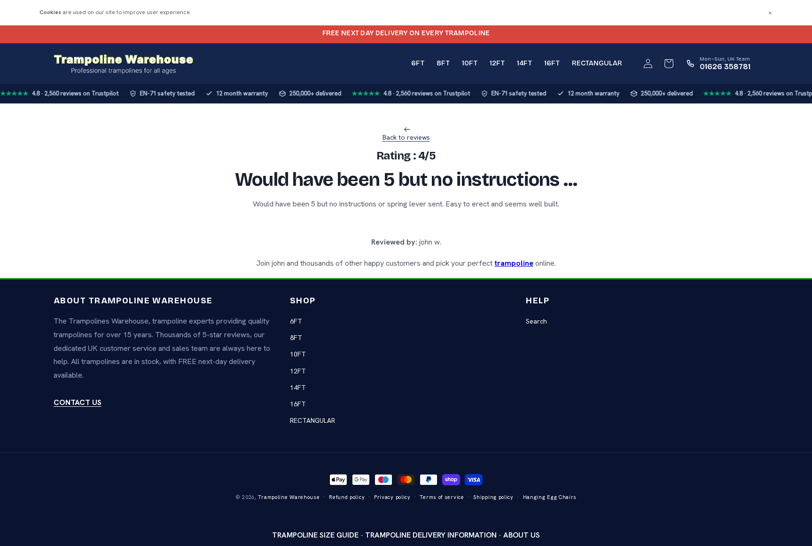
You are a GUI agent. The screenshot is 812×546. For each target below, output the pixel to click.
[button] (668, 63)
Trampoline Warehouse (289, 497)
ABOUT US (521, 535)
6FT (296, 321)
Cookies (50, 12)
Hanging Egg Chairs (550, 497)
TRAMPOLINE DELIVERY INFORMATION (431, 535)
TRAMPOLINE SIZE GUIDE (315, 535)
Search (536, 321)
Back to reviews (406, 137)
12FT (298, 371)
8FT (296, 337)
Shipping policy (493, 497)
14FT (298, 387)
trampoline (513, 263)
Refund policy (347, 497)
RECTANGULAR (312, 420)
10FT (298, 354)
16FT (298, 404)
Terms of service (442, 497)
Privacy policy (392, 497)
